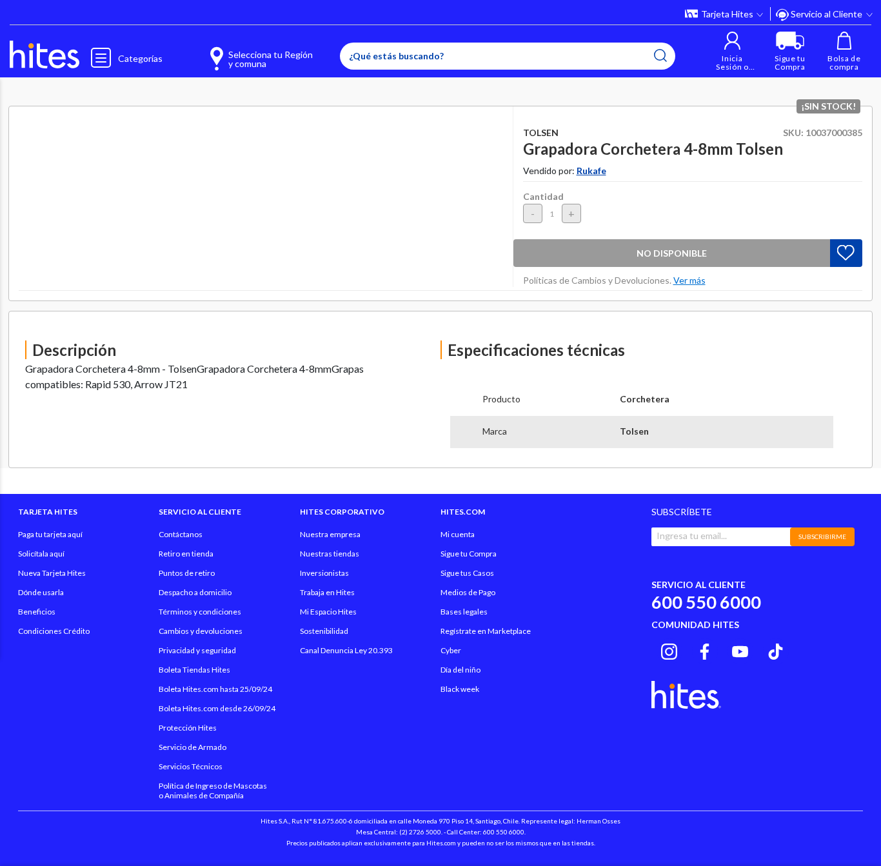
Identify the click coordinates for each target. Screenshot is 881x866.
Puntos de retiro (187, 573)
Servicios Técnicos (191, 766)
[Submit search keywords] (660, 55)
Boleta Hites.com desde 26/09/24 (217, 708)
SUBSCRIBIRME (822, 536)
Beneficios (36, 611)
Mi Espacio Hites (328, 611)
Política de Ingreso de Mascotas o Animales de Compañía (213, 790)
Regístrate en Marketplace (485, 631)
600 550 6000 (706, 602)
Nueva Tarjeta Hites (52, 573)
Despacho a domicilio (195, 592)
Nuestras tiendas (329, 553)
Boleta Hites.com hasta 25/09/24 (215, 689)
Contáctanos (181, 534)
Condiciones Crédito (54, 631)
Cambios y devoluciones (201, 631)
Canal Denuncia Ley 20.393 (346, 650)
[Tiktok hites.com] (775, 649)
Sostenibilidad (324, 631)
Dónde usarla (41, 592)
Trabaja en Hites (327, 592)
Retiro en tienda (186, 553)
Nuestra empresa (330, 534)
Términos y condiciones (200, 611)
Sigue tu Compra (468, 553)
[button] (732, 51)
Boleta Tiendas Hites (194, 669)
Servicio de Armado (192, 747)
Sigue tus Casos (467, 573)
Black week (459, 689)
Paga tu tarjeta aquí (50, 534)
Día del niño (460, 669)
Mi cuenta (457, 534)
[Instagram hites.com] (669, 649)
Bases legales (464, 611)
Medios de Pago (467, 592)
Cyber (450, 650)
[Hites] (44, 55)
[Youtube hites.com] (740, 649)
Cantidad (543, 196)
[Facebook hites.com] (705, 649)
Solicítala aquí (41, 553)
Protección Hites (188, 728)
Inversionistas (324, 573)
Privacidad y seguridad (197, 650)
